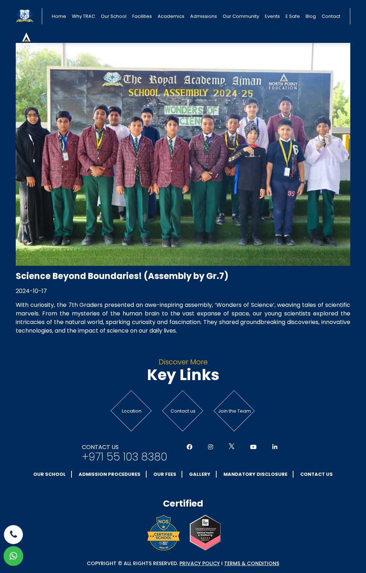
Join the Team (234, 411)
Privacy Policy (199, 563)
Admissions (203, 16)
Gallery (200, 474)
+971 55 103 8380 (124, 457)
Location (132, 411)
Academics (171, 16)
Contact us (183, 411)
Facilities (142, 16)
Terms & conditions (251, 563)
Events (272, 16)
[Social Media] (189, 447)
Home (59, 16)
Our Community (241, 16)
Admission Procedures (109, 474)
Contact (331, 16)
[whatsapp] (13, 556)
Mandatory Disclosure (255, 474)
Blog (311, 16)
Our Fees (164, 474)
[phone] (13, 534)
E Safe (293, 16)
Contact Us (316, 474)
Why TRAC (83, 16)
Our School (114, 16)
